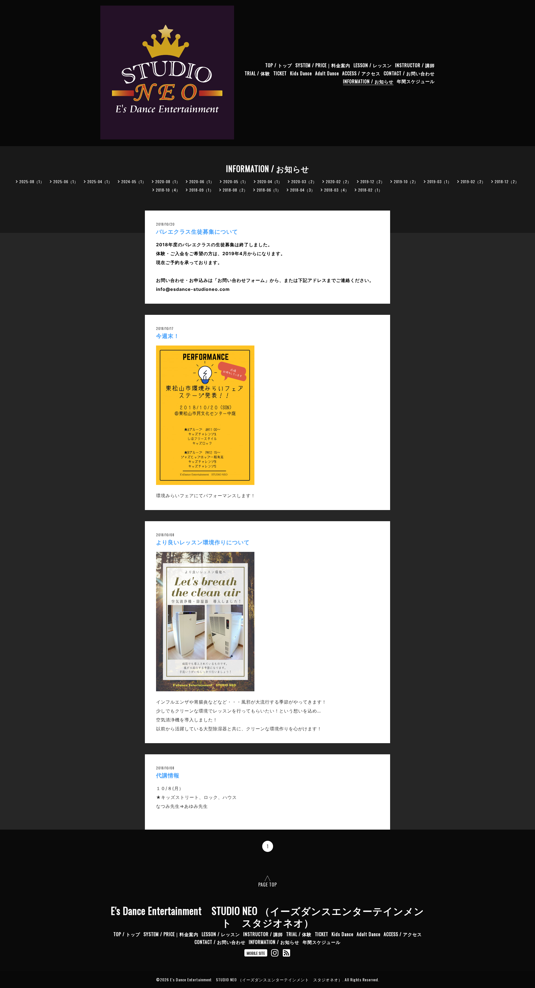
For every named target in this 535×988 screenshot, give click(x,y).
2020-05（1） (235, 181)
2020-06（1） (201, 181)
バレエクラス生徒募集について (197, 231)
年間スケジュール (416, 81)
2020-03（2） (304, 181)
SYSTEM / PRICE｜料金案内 (322, 65)
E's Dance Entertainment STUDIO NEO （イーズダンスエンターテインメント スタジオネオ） (267, 916)
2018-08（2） (235, 190)
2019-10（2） (406, 181)
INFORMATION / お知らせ (368, 81)
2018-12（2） (507, 181)
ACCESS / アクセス (361, 73)
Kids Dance (301, 73)
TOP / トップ (278, 65)
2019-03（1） (439, 181)
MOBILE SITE (256, 953)
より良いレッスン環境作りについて (203, 542)
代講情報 (167, 775)
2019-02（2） (473, 181)
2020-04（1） (269, 181)
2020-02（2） (338, 181)
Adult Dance (327, 73)
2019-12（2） (372, 181)
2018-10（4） (168, 190)
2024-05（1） (133, 181)
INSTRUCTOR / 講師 (415, 65)
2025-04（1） (99, 181)
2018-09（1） (201, 190)
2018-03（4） (336, 190)
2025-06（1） (65, 181)
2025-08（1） (31, 181)
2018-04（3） (302, 190)
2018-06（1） (269, 190)
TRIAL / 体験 (257, 73)
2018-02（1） (370, 190)
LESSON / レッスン (373, 65)
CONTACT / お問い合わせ (409, 73)
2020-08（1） (167, 181)
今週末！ (167, 336)
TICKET (280, 73)
